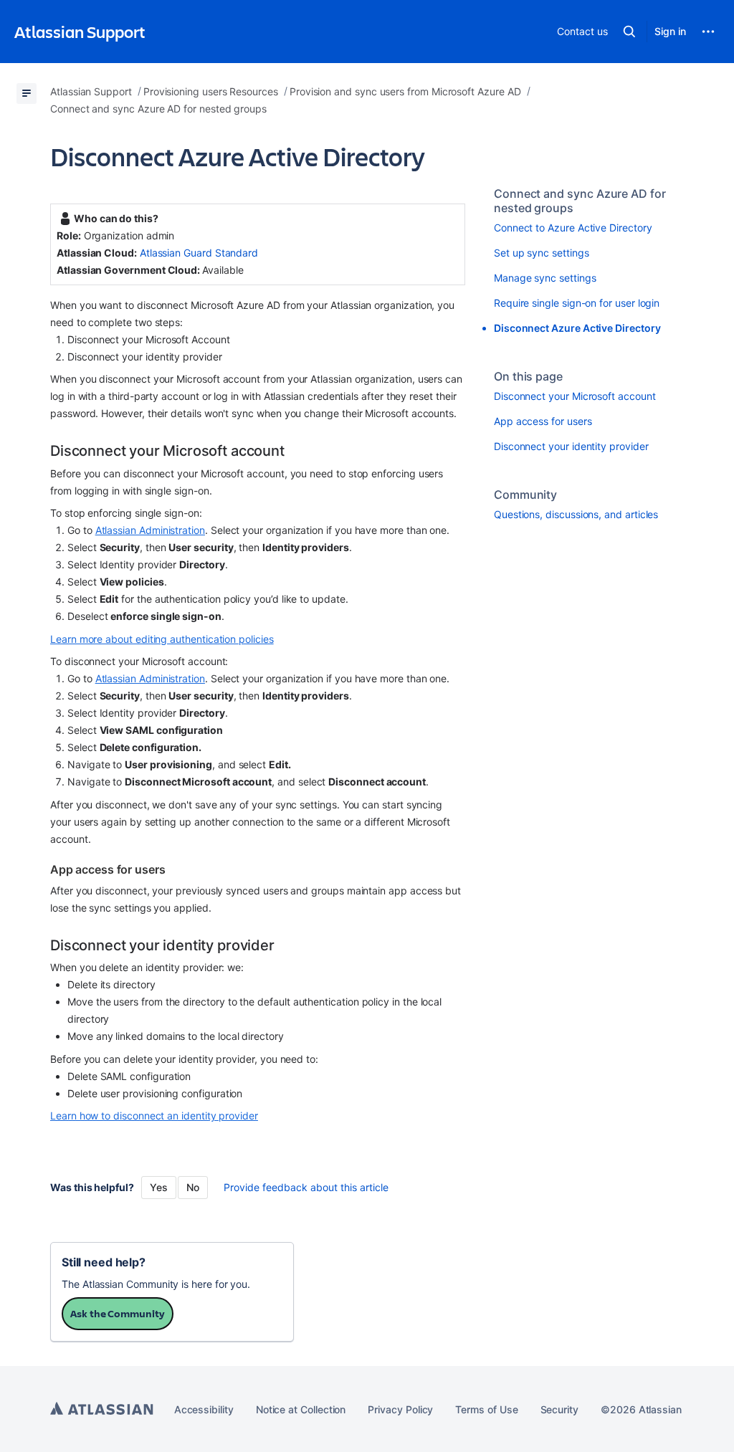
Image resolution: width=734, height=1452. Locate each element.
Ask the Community (117, 1313)
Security (559, 1409)
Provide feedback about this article (306, 1187)
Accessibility (204, 1409)
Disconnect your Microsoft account (575, 396)
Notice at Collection (301, 1409)
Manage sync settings (545, 278)
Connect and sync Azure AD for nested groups (580, 200)
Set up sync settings (541, 253)
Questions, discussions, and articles (576, 514)
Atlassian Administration (150, 530)
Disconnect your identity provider (571, 446)
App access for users (543, 421)
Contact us (582, 31)
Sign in (670, 31)
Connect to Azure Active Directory (573, 227)
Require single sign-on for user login (576, 303)
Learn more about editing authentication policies (162, 639)
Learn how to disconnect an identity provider (154, 1115)
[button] (629, 31)
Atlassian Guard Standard (199, 253)
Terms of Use (486, 1409)
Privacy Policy (400, 1409)
